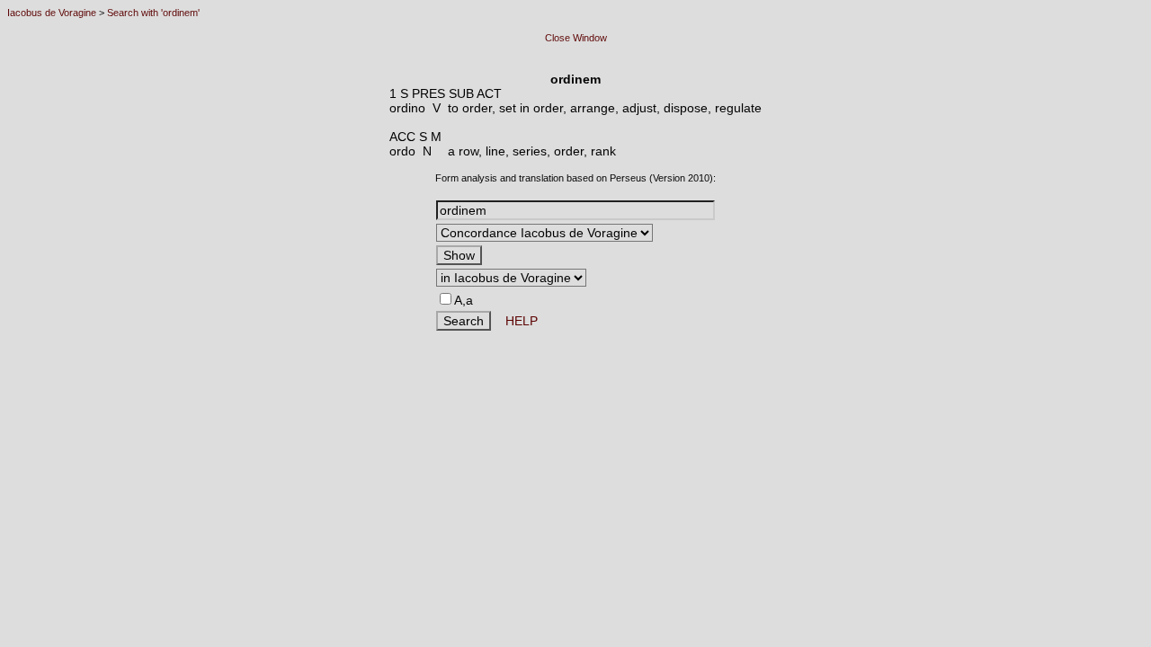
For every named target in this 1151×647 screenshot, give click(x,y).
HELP (514, 321)
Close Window (576, 37)
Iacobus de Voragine (51, 12)
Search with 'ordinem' (153, 12)
